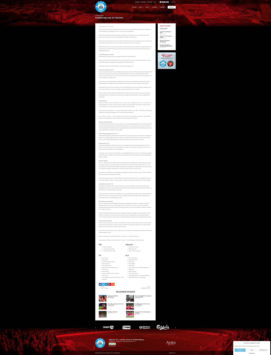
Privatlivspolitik (252, 353)
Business (162, 7)
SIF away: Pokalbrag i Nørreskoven (113, 296)
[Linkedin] (162, 2)
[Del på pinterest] (109, 284)
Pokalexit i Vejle (163, 28)
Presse (154, 2)
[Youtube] (166, 2)
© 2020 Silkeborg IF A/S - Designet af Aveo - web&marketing (107, 352)
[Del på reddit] (113, 284)
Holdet (140, 7)
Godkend (240, 350)
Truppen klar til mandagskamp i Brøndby (143, 312)
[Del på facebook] (100, 284)
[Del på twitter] (103, 284)
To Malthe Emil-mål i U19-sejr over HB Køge (142, 304)
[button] (95, 327)
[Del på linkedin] (106, 284)
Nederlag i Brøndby (112, 312)
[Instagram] (164, 2)
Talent (147, 7)
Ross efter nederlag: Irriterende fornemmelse (116, 304)
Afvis (251, 350)
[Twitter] (168, 2)
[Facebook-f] (160, 2)
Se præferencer (263, 350)
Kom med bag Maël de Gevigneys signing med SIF (143, 296)
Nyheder (134, 7)
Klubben (154, 7)
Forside (100, 26)
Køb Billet (171, 7)
